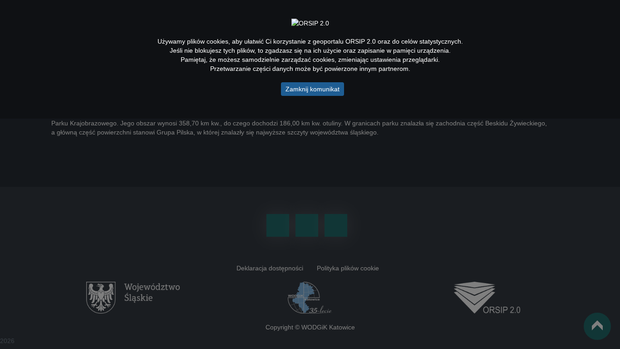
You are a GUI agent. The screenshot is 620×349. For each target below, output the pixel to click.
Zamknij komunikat (312, 89)
